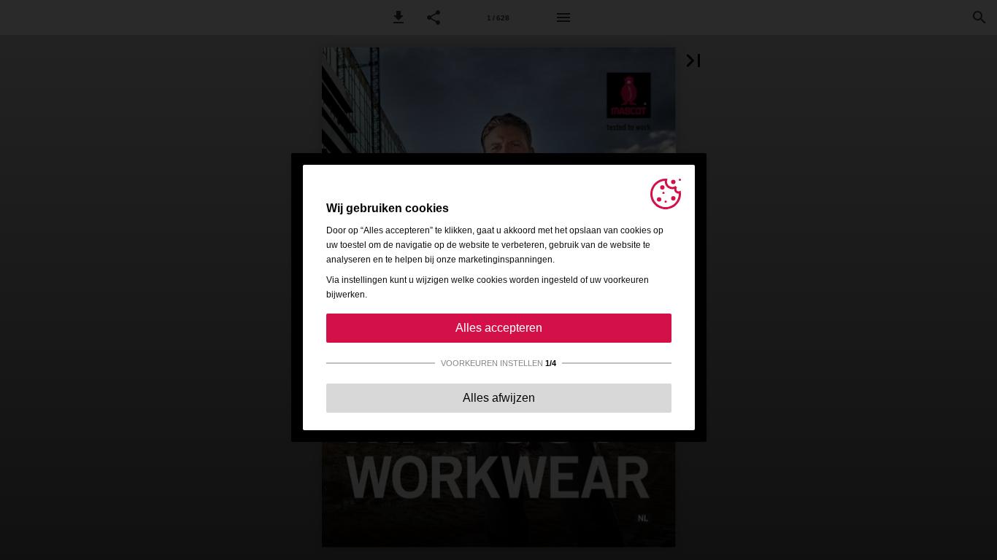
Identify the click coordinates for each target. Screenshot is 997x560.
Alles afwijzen (499, 398)
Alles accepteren (498, 328)
